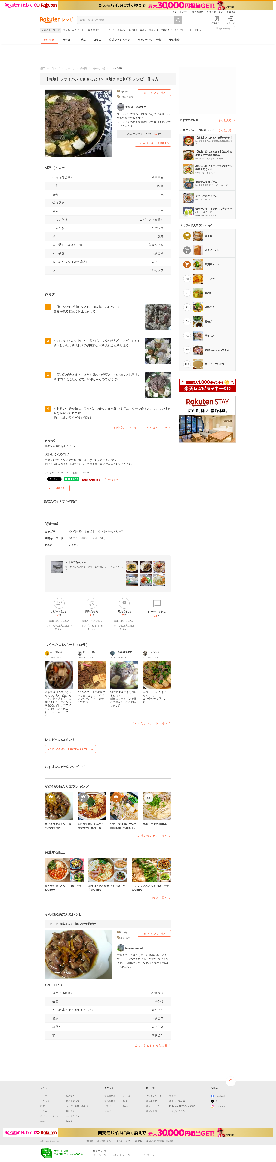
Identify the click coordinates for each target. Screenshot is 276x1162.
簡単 (94, 538)
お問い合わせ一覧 (121, 1155)
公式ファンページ (119, 39)
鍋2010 (73, 538)
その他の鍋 (99, 68)
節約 (125, 1106)
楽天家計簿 (197, 11)
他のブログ (112, 480)
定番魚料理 (110, 1101)
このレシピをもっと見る (150, 1045)
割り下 (104, 538)
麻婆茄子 (133, 30)
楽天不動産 (151, 1101)
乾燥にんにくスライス (172, 30)
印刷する (60, 488)
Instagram (220, 1106)
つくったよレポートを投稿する (153, 143)
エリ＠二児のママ (75, 562)
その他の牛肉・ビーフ (110, 531)
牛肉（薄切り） (62, 177)
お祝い (84, 538)
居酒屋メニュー (96, 30)
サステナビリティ (145, 1155)
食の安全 (174, 39)
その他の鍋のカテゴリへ (150, 835)
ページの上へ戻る (231, 1081)
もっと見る (225, 120)
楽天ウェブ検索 (177, 1101)
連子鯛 (66, 30)
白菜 (55, 185)
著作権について (123, 1141)
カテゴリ (67, 39)
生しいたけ (59, 219)
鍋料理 (83, 68)
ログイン (230, 23)
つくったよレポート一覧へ (149, 723)
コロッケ (110, 30)
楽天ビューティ (154, 1106)
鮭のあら (121, 30)
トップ (43, 1096)
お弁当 (126, 1096)
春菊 (55, 194)
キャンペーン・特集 (149, 39)
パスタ (107, 1106)
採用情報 (138, 1141)
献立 (83, 39)
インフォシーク (180, 11)
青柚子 (143, 30)
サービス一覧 (99, 1155)
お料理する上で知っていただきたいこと (140, 427)
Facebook (220, 1096)
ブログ (172, 1096)
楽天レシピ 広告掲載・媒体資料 (159, 1141)
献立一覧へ (159, 897)
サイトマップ (72, 1101)
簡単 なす (153, 30)
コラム (97, 39)
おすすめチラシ (215, 11)
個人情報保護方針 (104, 1141)
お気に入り (216, 23)
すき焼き (89, 531)
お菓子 (107, 1111)
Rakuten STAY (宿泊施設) (182, 1106)
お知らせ (70, 1121)
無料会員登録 (224, 29)
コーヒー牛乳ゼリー (196, 30)
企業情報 (89, 1141)
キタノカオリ (79, 30)
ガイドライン (72, 1116)
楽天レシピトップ (50, 68)
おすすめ (49, 39)
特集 (42, 1121)
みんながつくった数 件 (144, 133)
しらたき (58, 228)
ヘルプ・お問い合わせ (77, 1106)
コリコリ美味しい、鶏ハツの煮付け (72, 923)
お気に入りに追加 (156, 92)
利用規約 (70, 1111)
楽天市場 (231, 11)
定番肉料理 (110, 1096)
